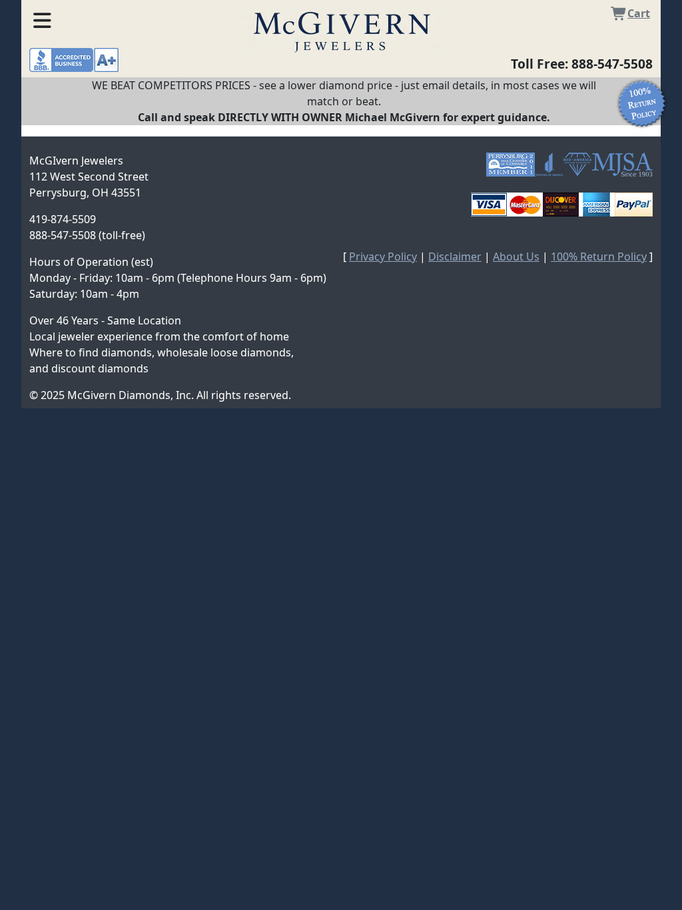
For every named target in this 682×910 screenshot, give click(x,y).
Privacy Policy (383, 256)
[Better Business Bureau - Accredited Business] (74, 58)
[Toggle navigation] (42, 18)
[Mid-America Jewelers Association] (577, 165)
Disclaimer (455, 256)
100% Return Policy (599, 256)
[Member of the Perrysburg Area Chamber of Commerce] (510, 165)
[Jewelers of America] (549, 165)
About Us (516, 256)
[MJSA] (622, 165)
